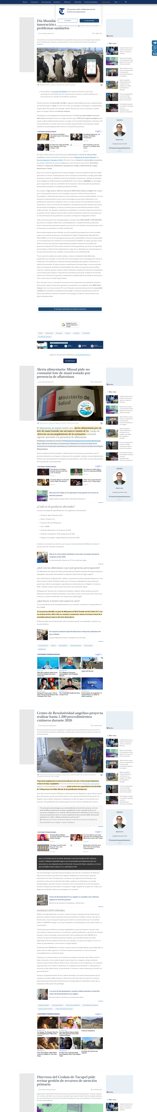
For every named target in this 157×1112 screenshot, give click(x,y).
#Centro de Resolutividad (72, 1005)
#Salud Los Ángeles (44, 1005)
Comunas (34, 2)
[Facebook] (56, 346)
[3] (89, 252)
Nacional (57, 2)
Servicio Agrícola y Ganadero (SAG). (50, 160)
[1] (72, 228)
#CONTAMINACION (43, 645)
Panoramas (106, 2)
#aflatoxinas (42, 649)
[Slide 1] (118, 151)
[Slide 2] (119, 151)
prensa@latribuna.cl (83, 355)
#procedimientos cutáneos (90, 1005)
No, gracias (67, 20)
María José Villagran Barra (49, 725)
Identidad (78, 2)
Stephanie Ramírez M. (48, 382)
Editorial (67, 2)
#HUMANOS (59, 333)
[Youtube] (96, 346)
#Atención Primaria (57, 1005)
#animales (76, 333)
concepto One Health (59, 92)
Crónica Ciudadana (90, 2)
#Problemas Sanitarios (45, 337)
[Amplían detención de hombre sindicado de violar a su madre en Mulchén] (113, 50)
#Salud (40, 333)
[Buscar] (129, 2)
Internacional (46, 2)
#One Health (86, 333)
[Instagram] (83, 346)
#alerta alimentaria (76, 645)
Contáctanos (70, 361)
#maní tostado (88, 645)
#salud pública (63, 645)
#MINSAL (53, 645)
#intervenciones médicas (45, 1009)
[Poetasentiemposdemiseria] (119, 130)
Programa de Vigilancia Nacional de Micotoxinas (83, 441)
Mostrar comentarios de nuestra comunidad (71, 309)
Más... (117, 2)
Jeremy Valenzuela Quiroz (49, 1085)
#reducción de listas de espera (64, 1009)
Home (25, 2)
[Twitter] (70, 346)
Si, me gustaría (89, 20)
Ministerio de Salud (50, 427)
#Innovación (49, 333)
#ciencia (67, 333)
